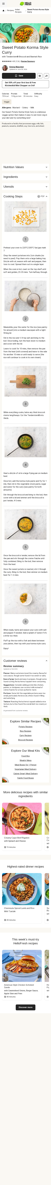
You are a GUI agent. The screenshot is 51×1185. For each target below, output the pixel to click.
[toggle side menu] (3, 3)
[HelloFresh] (25, 4)
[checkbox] (3, 61)
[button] (25, 177)
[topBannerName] (25, 19)
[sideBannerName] (25, 145)
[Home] (3, 10)
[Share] (46, 75)
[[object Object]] (39, 75)
